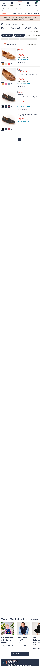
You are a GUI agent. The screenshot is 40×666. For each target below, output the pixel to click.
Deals (4, 13)
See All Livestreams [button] (20, 654)
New (20, 13)
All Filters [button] (11, 44)
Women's (15, 24)
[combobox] (18, 9)
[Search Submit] (36, 9)
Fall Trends (28, 13)
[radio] (3, 64)
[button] (4, 4)
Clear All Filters (34, 31)
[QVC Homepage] (2, 24)
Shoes (8, 24)
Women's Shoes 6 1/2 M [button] (29, 39)
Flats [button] (5, 39)
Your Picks (12, 13)
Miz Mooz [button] (14, 39)
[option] (20, 18)
